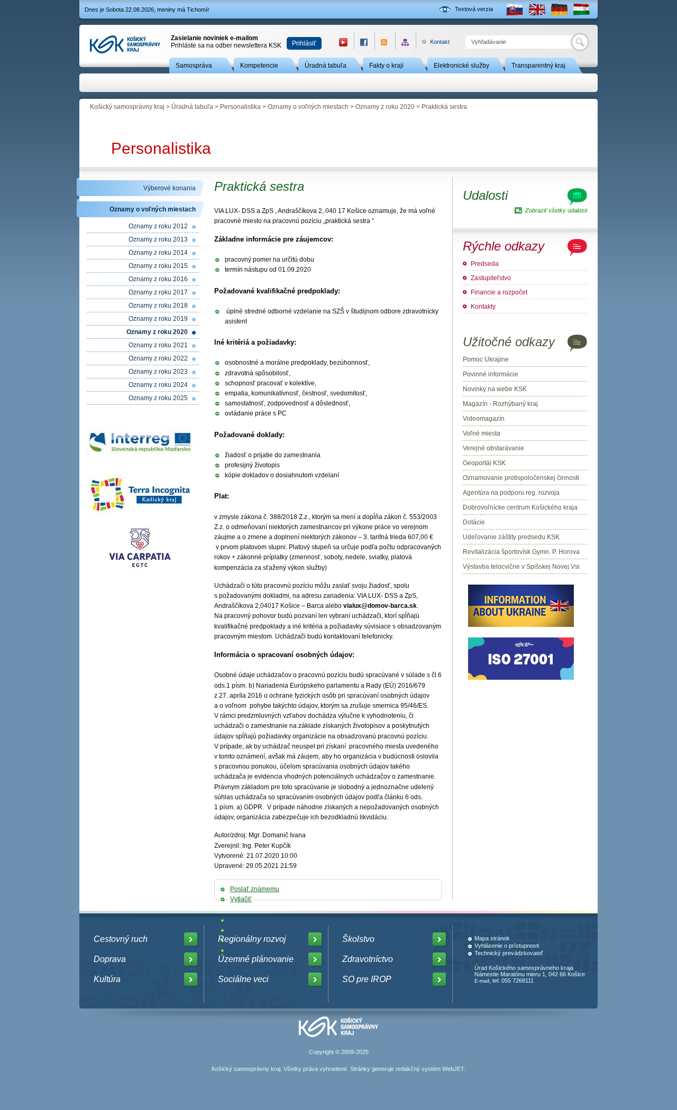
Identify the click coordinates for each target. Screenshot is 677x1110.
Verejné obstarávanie (493, 448)
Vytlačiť (241, 899)
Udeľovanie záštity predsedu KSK (511, 537)
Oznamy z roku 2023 (158, 371)
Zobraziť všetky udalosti (556, 210)
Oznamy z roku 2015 (158, 266)
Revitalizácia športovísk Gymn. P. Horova (521, 552)
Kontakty (483, 306)
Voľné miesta (481, 433)
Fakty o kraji (386, 65)
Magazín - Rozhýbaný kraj (500, 404)
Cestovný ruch (121, 939)
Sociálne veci (243, 979)
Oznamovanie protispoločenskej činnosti (521, 478)
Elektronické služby (461, 65)
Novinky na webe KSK (495, 389)
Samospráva (194, 65)
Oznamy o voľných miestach (308, 106)
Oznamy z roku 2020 (385, 106)
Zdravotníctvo (367, 959)
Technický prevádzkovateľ (508, 953)
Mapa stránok (492, 938)
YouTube (343, 42)
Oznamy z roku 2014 (158, 252)
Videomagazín (484, 418)
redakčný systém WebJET (430, 1069)
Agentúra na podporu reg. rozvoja (511, 492)
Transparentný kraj (538, 65)
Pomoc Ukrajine (486, 359)
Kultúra (107, 979)
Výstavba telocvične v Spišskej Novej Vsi (521, 566)
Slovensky (515, 9)
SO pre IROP (366, 979)
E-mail (481, 981)
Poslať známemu (254, 889)
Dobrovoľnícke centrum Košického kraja (520, 507)
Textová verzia (474, 9)
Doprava (110, 959)
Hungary (581, 9)
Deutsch (559, 9)
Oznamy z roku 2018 (158, 305)
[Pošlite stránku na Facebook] (231, 920)
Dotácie (474, 522)
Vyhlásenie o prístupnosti (506, 945)
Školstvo (358, 939)
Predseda (485, 263)
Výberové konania (169, 188)
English (537, 9)
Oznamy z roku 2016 (158, 279)
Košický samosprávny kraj (127, 106)
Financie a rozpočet (499, 292)
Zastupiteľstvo (491, 278)
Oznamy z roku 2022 (158, 358)
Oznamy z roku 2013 (158, 239)
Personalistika (240, 106)
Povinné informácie (490, 374)
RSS (385, 42)
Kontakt (434, 42)
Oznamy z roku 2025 (158, 398)
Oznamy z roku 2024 (158, 384)
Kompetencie (259, 65)
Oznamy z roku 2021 (158, 345)
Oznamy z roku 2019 (158, 318)
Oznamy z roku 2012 (158, 226)
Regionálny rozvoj (252, 939)
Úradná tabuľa (325, 65)
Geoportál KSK (484, 463)
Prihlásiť (304, 43)
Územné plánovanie (256, 959)
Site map (405, 42)
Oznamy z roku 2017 (158, 292)
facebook (364, 42)
